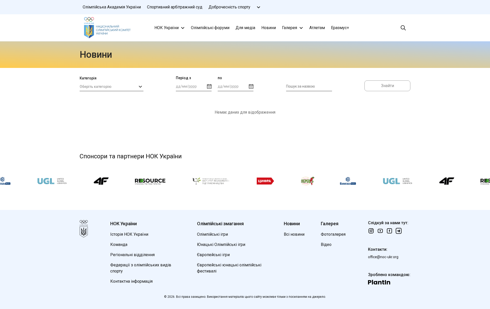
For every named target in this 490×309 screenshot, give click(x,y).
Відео (326, 244)
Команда (118, 244)
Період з (183, 78)
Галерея (289, 27)
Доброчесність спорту (229, 7)
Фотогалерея (333, 234)
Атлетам (317, 27)
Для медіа (245, 27)
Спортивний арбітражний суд (174, 7)
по (220, 78)
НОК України (166, 27)
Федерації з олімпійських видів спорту (140, 268)
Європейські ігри (213, 254)
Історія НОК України (129, 234)
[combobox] (111, 86)
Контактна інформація (131, 281)
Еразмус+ (340, 27)
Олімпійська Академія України (112, 7)
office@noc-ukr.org (383, 257)
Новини (268, 27)
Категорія (88, 78)
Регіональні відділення (132, 254)
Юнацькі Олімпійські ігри (221, 244)
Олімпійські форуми (210, 27)
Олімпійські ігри (212, 234)
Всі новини (294, 234)
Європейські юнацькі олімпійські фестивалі (229, 268)
